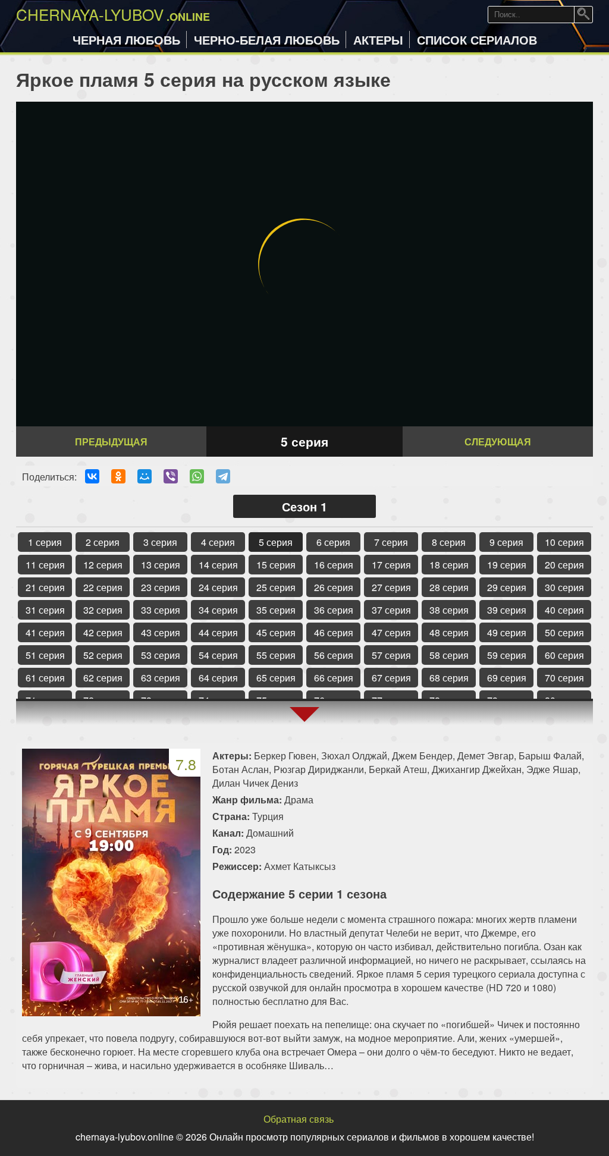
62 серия (103, 677)
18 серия (449, 564)
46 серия (333, 632)
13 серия (160, 564)
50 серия (564, 632)
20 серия (564, 564)
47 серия (391, 632)
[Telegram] (223, 476)
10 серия (564, 542)
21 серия (45, 587)
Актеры (378, 39)
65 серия (276, 677)
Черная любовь (126, 39)
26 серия (333, 587)
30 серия (564, 587)
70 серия (564, 677)
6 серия (333, 542)
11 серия (45, 564)
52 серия (103, 655)
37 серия (391, 610)
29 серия (506, 587)
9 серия (506, 542)
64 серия (218, 677)
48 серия (449, 632)
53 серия (160, 655)
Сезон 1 (304, 506)
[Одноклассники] (118, 476)
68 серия (449, 677)
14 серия (218, 564)
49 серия (506, 632)
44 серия (218, 632)
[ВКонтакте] (92, 476)
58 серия (449, 655)
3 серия (160, 542)
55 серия (276, 655)
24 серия (218, 587)
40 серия (564, 610)
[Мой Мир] (144, 476)
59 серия (506, 655)
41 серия (45, 632)
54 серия (218, 655)
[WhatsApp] (197, 476)
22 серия (103, 587)
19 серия (506, 564)
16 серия (333, 564)
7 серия (391, 542)
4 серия (218, 542)
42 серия (103, 632)
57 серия (391, 655)
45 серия (276, 632)
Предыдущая (111, 441)
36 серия (333, 610)
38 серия (449, 610)
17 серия (391, 564)
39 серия (506, 610)
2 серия (103, 542)
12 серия (103, 564)
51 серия (45, 655)
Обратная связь (298, 1119)
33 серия (160, 610)
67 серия (391, 677)
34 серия (218, 610)
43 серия (160, 632)
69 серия (506, 677)
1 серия (45, 542)
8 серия (449, 542)
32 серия (103, 610)
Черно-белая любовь (267, 39)
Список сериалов (477, 39)
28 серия (449, 587)
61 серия (45, 677)
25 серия (276, 587)
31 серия (45, 610)
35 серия (276, 610)
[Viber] (171, 476)
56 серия (333, 655)
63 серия (160, 677)
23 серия (160, 587)
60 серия (564, 655)
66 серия (333, 677)
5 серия (276, 542)
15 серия (276, 564)
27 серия (391, 587)
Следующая (497, 441)
